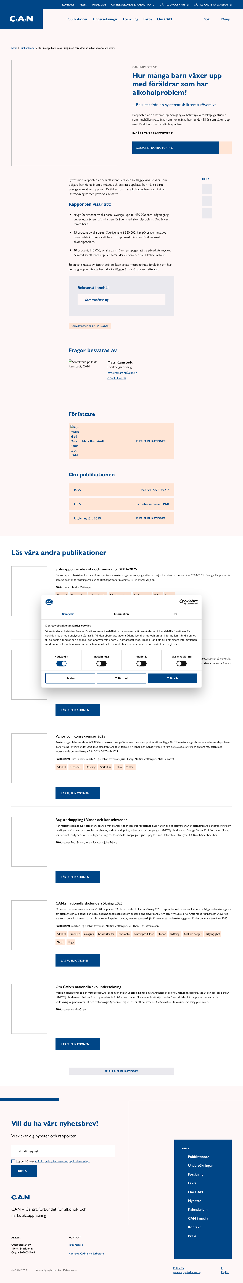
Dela (205, 178)
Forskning (130, 18)
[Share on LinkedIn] (207, 189)
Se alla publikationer (122, 1071)
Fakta (147, 18)
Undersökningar (105, 18)
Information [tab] (121, 613)
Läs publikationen (75, 710)
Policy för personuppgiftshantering (187, 1270)
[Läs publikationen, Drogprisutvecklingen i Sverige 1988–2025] (29, 675)
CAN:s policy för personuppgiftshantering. (62, 1161)
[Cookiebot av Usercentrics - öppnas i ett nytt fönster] (182, 602)
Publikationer (77, 18)
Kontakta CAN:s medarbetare (86, 1253)
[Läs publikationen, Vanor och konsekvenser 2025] (29, 758)
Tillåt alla (172, 678)
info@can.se (76, 1244)
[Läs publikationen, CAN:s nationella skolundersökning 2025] (29, 925)
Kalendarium (198, 1209)
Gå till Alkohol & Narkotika (131, 4)
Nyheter (194, 1200)
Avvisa (70, 678)
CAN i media (198, 1218)
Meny (185, 1148)
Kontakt (68, 4)
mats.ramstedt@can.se (122, 372)
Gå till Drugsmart (172, 4)
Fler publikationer (151, 441)
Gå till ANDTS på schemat (211, 4)
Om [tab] (175, 613)
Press (83, 4)
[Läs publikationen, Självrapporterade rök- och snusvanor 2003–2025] (29, 591)
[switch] (101, 663)
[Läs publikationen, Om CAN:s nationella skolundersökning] (29, 1009)
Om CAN (164, 18)
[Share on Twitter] (207, 213)
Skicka (22, 1171)
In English (99, 4)
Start (14, 48)
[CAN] (21, 19)
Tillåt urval (121, 678)
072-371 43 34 (116, 378)
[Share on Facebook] (207, 201)
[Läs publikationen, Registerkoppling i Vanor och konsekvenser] (29, 842)
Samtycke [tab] (68, 613)
